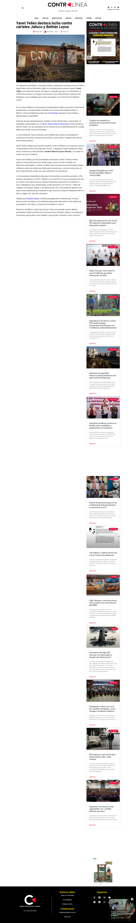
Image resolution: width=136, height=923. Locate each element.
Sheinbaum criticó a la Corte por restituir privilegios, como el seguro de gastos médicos (102, 708)
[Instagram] (104, 897)
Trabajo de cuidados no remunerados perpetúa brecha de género (102, 122)
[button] (132, 899)
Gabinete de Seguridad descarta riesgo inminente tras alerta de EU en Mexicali (102, 375)
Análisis (68, 18)
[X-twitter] (111, 7)
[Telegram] (99, 902)
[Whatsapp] (104, 902)
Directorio (67, 917)
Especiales (79, 18)
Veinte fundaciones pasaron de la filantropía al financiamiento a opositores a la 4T (103, 505)
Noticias (98, 18)
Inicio (37, 18)
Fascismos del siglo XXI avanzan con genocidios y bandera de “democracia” (100, 654)
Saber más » (92, 141)
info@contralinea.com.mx (67, 912)
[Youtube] (118, 7)
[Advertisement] (50, 234)
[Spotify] (94, 902)
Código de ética (67, 904)
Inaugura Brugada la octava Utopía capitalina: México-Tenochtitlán (101, 172)
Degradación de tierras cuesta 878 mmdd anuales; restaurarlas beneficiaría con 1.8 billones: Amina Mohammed (102, 324)
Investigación (57, 18)
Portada (45, 18)
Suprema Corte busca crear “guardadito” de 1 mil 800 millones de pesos (101, 809)
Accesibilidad (67, 900)
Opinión (89, 18)
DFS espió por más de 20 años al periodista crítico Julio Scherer (102, 757)
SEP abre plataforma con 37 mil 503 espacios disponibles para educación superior (103, 223)
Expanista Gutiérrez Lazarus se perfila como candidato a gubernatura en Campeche (102, 425)
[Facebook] (108, 7)
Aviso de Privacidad (67, 895)
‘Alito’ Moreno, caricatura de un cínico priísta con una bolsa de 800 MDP (103, 602)
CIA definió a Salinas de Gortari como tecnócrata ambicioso (103, 554)
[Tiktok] (115, 7)
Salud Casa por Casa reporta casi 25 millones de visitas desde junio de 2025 (101, 273)
